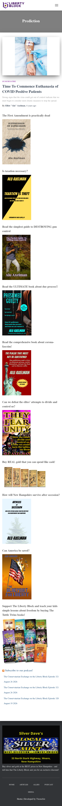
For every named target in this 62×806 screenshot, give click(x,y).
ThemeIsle (40, 798)
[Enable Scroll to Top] (56, 800)
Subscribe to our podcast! (19, 670)
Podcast (49, 784)
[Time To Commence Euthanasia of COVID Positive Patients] (31, 56)
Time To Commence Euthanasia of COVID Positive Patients (30, 88)
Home (11, 784)
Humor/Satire (9, 81)
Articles (24, 784)
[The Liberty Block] (14, 5)
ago (31, 105)
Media (31, 792)
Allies (36, 784)
